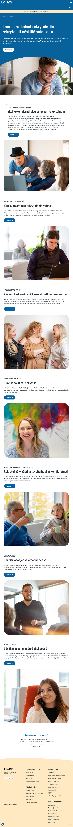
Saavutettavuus (52, 814)
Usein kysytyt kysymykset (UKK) (34, 793)
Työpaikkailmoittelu (53, 784)
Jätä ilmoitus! (46, 11)
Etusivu (5, 16)
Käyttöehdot (51, 805)
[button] (25, 2)
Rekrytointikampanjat (54, 787)
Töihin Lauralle (30, 775)
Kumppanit (29, 778)
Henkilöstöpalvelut (53, 781)
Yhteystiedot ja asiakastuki (33, 781)
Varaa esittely (8, 50)
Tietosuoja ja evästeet (54, 808)
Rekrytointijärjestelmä (54, 778)
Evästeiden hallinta (53, 816)
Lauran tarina (29, 772)
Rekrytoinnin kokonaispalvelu (56, 775)
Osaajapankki (52, 790)
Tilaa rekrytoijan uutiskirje (55, 796)
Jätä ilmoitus (52, 772)
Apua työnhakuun (30, 796)
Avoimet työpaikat (31, 790)
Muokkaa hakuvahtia (31, 802)
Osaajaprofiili (29, 799)
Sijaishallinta (51, 793)
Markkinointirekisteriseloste (56, 811)
